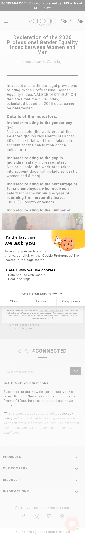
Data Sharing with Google (26, 275)
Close (14, 301)
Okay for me (71, 301)
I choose (42, 301)
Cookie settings (19, 279)
